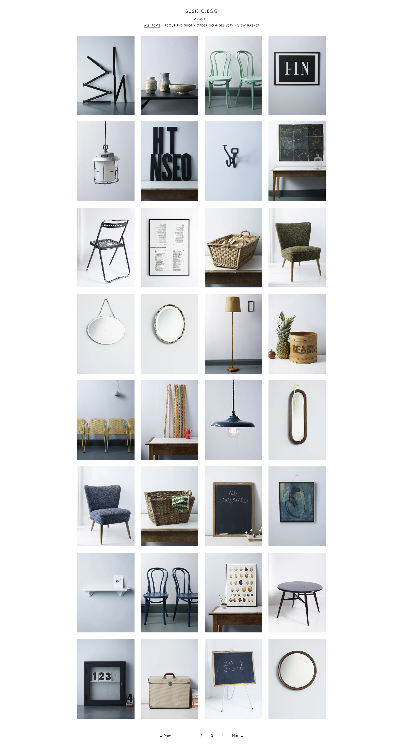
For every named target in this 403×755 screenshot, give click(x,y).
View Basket (215, 26)
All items (154, 26)
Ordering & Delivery (180, 26)
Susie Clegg (201, 11)
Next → (238, 736)
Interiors (247, 26)
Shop (201, 19)
